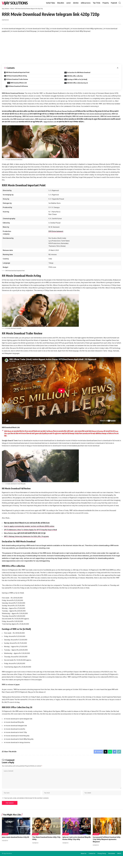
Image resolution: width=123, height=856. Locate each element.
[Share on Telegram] (115, 752)
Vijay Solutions (15, 3)
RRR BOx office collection (75, 76)
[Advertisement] (61, 48)
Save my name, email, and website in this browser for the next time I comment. (26, 798)
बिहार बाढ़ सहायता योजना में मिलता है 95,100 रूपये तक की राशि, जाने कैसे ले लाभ (26, 523)
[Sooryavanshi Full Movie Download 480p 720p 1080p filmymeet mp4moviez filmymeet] (107, 826)
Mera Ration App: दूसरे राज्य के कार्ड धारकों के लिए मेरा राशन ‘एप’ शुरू (25, 533)
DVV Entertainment (56, 231)
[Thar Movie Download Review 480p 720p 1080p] (46, 826)
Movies (5, 834)
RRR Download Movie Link (19, 83)
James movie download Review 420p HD (15, 837)
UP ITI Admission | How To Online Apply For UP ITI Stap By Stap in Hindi (30, 530)
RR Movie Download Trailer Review (17, 79)
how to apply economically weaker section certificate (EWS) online (29, 526)
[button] (120, 3)
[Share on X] (105, 752)
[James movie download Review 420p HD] (16, 826)
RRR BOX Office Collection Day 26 (77, 83)
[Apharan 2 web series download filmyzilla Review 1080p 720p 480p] (76, 826)
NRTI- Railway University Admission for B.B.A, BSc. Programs (26, 536)
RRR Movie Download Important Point (17, 72)
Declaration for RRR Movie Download (78, 72)
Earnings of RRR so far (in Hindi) (77, 79)
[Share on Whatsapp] (110, 752)
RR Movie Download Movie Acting (16, 76)
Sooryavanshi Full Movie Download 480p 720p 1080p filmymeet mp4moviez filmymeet (106, 839)
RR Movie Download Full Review (18, 86)
